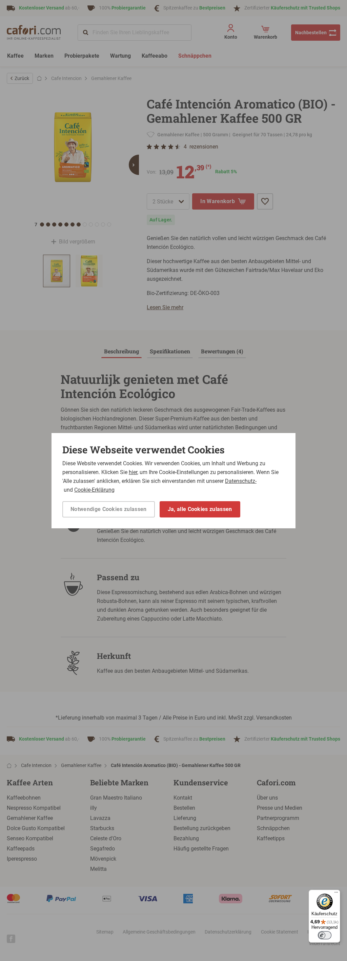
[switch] (324, 935)
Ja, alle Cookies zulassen (200, 509)
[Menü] (336, 894)
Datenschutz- (241, 481)
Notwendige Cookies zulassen (108, 509)
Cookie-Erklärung (94, 490)
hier (133, 472)
